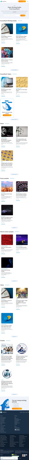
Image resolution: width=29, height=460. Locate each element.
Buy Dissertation (2, 419)
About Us (15, 426)
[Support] (28, 412)
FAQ (15, 425)
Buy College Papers (12, 435)
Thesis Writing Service (22, 444)
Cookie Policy (2, 427)
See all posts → (20, 20)
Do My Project (2, 443)
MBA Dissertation (21, 445)
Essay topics (3, 88)
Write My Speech (12, 445)
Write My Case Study (2, 435)
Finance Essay (11, 437)
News (17, 137)
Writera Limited (23, 450)
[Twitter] (21, 412)
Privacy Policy (2, 426)
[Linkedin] (25, 412)
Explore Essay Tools (7, 115)
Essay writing (3, 299)
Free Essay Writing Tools (17, 419)
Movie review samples (4, 268)
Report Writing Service (12, 443)
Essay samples (3, 192)
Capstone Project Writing (3, 436)
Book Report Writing (2, 444)
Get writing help (22, 1)
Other (17, 299)
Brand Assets (16, 421)
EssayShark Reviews (16, 427)
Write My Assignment (3, 418)
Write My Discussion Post (13, 444)
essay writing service (7, 12)
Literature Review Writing (13, 436)
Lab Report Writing (21, 435)
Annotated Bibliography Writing (23, 436)
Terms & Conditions (2, 425)
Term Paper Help (2, 420)
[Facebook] (20, 412)
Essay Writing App (16, 420)
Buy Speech (20, 443)
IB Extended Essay (21, 446)
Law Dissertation (2, 446)
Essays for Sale (2, 421)
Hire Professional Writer (17, 408)
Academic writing (3, 58)
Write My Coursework (3, 417)
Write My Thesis (2, 445)
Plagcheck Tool (16, 418)
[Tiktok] (26, 412)
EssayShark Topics (18, 88)
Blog (15, 417)
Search (23, 15)
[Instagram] (23, 412)
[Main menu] (28, 1)
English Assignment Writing (3, 437)
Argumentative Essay (21, 437)
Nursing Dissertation (12, 446)
